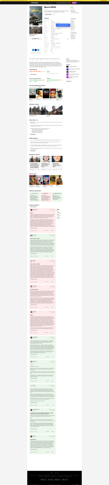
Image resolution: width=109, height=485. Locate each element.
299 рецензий (72, 9)
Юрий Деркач (72, 34)
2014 (51, 19)
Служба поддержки (68, 476)
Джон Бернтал (72, 24)
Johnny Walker (35, 337)
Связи (52, 58)
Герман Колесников (36, 409)
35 (61, 169)
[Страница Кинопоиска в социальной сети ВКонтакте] (51, 473)
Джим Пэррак (72, 26)
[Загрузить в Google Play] (51, 480)
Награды (33, 58)
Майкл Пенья (72, 23)
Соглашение (40, 475)
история (59, 22)
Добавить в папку (36, 38)
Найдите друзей (68, 60)
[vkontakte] (33, 50)
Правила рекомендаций (46, 475)
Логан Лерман (72, 21)
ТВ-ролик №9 (48, 115)
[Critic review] (34, 197)
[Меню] (29, 2)
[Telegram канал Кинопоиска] (55, 473)
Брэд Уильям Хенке (73, 27)
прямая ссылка (53, 210)
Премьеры (37, 58)
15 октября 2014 (53, 44)
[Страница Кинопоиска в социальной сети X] (53, 473)
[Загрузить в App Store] (43, 480)
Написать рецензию (33, 74)
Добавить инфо (39, 52)
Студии (50, 58)
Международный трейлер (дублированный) (33, 35)
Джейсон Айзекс (73, 25)
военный (56, 22)
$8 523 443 (52, 41)
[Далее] (63, 93)
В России (48, 78)
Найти (70, 3)
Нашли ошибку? (33, 52)
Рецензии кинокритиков (35, 190)
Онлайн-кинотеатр (45, 2)
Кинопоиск (36, 484)
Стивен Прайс (53, 31)
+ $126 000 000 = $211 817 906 (55, 38)
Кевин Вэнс (72, 28)
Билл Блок (55, 28)
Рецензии (55, 58)
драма (54, 22)
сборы (68, 38)
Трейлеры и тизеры (33, 104)
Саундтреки (68, 81)
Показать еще (33, 134)
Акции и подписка (61, 476)
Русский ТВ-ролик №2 (32, 115)
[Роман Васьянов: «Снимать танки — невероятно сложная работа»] (57, 163)
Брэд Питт (72, 20)
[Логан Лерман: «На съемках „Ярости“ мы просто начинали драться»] (46, 163)
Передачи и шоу (47, 476)
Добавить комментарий (34, 230)
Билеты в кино (32, 173)
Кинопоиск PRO (60, 475)
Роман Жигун (35, 209)
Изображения (42, 58)
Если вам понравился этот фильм (37, 85)
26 (50, 169)
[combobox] (62, 3)
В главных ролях (73, 18)
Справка (52, 475)
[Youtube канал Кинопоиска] (57, 473)
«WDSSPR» (57, 43)
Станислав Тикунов (73, 35)
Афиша (57, 484)
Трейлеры (46, 58)
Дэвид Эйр (52, 25)
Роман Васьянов (53, 30)
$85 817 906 (52, 37)
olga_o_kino (35, 361)
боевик (52, 22)
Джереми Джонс (59, 28)
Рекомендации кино (54, 476)
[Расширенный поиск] (68, 3)
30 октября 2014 (53, 43)
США (53, 21)
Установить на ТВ (52, 2)
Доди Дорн (56, 34)
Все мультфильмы (40, 476)
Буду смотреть (48, 14)
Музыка (54, 484)
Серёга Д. (34, 435)
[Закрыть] (69, 24)
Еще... (59, 58)
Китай (52, 21)
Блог (55, 475)
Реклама (35, 475)
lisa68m (34, 260)
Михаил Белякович (73, 38)
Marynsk (34, 385)
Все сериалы (76, 475)
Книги (59, 484)
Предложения (66, 475)
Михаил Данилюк (73, 36)
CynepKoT (34, 311)
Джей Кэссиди (53, 34)
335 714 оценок (73, 8)
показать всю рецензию (34, 253)
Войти (79, 2)
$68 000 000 (53, 35)
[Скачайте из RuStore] (65, 480)
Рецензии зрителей (34, 205)
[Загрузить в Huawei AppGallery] (58, 480)
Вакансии (31, 475)
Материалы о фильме (34, 154)
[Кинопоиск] (34, 2)
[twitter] (36, 50)
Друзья (67, 58)
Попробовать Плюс (74, 2)
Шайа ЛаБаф (72, 22)
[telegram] (38, 50)
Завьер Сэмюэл (73, 29)
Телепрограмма (51, 484)
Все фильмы (71, 475)
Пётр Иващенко (73, 37)
